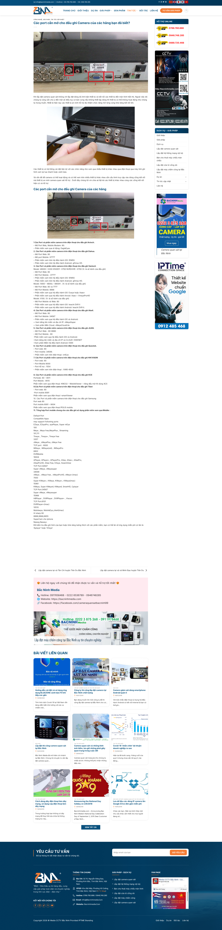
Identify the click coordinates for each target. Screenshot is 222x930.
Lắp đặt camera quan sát (167, 149)
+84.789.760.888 (69, 2)
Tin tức (131, 10)
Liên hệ (154, 10)
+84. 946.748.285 (83, 2)
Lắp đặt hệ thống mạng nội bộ (170, 153)
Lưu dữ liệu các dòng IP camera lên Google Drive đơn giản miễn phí (129, 802)
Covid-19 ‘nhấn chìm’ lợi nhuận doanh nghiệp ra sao (127, 747)
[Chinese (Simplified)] (171, 2)
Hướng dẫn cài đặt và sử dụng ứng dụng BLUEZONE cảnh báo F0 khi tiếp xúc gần (51, 692)
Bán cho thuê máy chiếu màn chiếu (169, 159)
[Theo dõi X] (48, 905)
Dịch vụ (160, 144)
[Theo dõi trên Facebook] (159, 2)
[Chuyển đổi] (186, 177)
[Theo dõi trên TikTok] (44, 905)
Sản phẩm (119, 10)
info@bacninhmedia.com (45, 2)
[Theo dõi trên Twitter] (163, 2)
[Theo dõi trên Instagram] (161, 2)
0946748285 (93, 595)
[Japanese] (179, 2)
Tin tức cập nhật (57, 19)
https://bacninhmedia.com (66, 599)
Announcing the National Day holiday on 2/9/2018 (87, 802)
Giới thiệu (83, 10)
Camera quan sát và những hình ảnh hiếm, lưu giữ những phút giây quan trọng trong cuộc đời (89, 748)
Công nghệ (38, 19)
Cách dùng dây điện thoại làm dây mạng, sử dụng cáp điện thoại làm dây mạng (50, 803)
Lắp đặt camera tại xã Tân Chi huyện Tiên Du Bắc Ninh (61, 570)
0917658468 (57, 595)
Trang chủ (69, 10)
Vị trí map (101, 891)
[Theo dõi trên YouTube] (52, 905)
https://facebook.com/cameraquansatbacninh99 (80, 602)
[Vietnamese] (186, 2)
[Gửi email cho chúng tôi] (165, 2)
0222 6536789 (75, 595)
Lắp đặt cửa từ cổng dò (167, 165)
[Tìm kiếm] (186, 10)
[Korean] (183, 2)
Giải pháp (105, 10)
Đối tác (143, 10)
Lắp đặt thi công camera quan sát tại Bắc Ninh (50, 747)
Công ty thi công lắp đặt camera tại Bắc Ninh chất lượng (90, 691)
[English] (175, 2)
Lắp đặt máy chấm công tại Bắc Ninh (170, 171)
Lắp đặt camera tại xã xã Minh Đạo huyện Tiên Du (122, 570)
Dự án (94, 10)
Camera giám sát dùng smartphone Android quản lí (129, 691)
